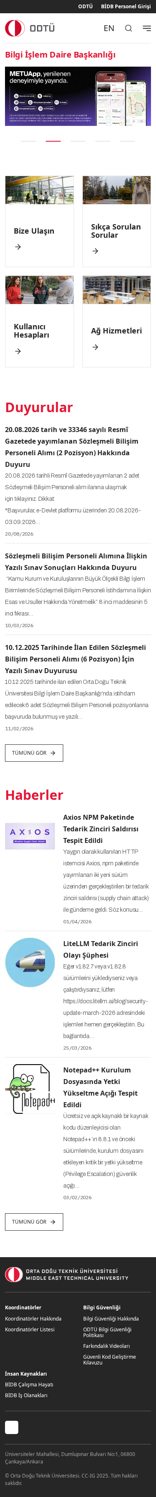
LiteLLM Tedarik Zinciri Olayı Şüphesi (100, 949)
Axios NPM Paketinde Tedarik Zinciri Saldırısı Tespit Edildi (101, 829)
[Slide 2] (53, 141)
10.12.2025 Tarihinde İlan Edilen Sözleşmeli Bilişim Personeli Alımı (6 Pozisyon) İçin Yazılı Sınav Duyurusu (75, 659)
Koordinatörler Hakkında (33, 1318)
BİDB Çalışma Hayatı (29, 1384)
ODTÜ (85, 6)
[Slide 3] (78, 141)
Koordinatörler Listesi (29, 1329)
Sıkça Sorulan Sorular (116, 231)
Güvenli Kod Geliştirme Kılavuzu (109, 1359)
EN (109, 28)
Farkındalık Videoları (106, 1346)
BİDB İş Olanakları (26, 1395)
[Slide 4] (102, 141)
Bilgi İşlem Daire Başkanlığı (60, 55)
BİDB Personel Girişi (126, 6)
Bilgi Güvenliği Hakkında (111, 1318)
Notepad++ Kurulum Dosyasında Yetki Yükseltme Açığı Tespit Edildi (100, 1087)
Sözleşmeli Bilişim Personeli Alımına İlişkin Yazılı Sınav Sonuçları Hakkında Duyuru (76, 561)
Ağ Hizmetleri (116, 331)
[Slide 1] (28, 141)
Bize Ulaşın (34, 231)
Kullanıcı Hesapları (31, 330)
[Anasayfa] (30, 28)
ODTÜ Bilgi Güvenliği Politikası (107, 1332)
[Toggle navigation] (147, 28)
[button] (10, 96)
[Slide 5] (127, 141)
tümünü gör (29, 752)
